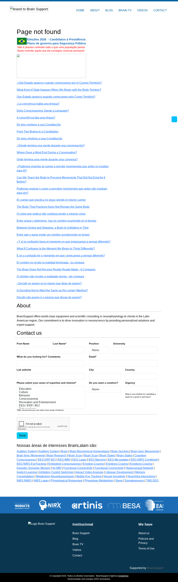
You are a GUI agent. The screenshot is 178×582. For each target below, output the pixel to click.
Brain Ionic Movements (145, 451)
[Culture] (51, 392)
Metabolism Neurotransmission (55, 476)
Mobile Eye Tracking (89, 476)
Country (130, 369)
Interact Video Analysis (89, 472)
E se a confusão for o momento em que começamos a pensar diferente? (61, 255)
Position (94, 343)
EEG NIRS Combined (144, 459)
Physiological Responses (66, 480)
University (119, 343)
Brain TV (77, 544)
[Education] (51, 389)
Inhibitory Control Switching (56, 472)
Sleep (119, 480)
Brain (64, 451)
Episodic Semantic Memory (33, 468)
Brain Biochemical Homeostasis (89, 451)
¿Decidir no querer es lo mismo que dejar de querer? (49, 283)
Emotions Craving (117, 463)
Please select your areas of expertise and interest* (46, 382)
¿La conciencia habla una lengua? (38, 103)
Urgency (130, 382)
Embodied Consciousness (64, 463)
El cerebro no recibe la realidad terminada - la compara (50, 262)
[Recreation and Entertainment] (51, 402)
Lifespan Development (119, 472)
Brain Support (81, 533)
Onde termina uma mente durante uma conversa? (47, 159)
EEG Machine (97, 459)
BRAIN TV (125, 10)
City (91, 369)
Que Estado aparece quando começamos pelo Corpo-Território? (56, 96)
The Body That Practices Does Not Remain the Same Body (53, 206)
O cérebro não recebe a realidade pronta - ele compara (50, 276)
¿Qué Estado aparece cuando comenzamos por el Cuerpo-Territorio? (59, 82)
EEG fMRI (64, 459)
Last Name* (59, 343)
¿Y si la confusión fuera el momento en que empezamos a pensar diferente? (63, 241)
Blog (75, 538)
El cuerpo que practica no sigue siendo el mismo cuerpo (51, 199)
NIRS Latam (41, 480)
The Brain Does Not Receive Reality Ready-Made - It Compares (56, 269)
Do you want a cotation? (103, 382)
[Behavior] (51, 395)
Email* (92, 356)
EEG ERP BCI (47, 459)
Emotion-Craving (93, 463)
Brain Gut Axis (120, 451)
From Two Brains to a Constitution (37, 131)
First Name (23, 343)
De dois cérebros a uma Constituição (39, 138)
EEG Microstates (118, 459)
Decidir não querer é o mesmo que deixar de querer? (49, 297)
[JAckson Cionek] (51, 65)
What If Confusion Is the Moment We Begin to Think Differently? (56, 248)
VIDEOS (142, 10)
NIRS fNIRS (24, 480)
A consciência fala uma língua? (36, 117)
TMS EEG (152, 480)
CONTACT (160, 10)
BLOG (109, 10)
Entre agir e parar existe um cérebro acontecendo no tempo (53, 234)
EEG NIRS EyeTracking (31, 463)
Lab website (24, 369)
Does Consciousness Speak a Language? (43, 110)
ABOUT (95, 10)
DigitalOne (123, 576)
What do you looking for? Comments (38, 356)
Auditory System (27, 451)
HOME (80, 10)
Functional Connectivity (77, 468)
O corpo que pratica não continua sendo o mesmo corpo (51, 213)
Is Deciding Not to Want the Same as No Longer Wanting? (52, 290)
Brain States (107, 455)
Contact (77, 555)
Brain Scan (75, 455)
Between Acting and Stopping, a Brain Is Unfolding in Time (53, 227)
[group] (35, 505)
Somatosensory (135, 480)
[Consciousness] (51, 399)
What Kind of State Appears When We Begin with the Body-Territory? (59, 89)
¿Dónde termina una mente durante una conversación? (51, 145)
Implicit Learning (27, 472)
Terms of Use (146, 548)
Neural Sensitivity (114, 476)
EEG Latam (79, 459)
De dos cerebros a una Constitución (39, 124)
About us (143, 533)
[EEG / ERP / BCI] (51, 405)
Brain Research (56, 455)
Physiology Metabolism (98, 480)
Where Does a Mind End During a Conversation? (47, 152)
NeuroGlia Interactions (141, 476)
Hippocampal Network (139, 468)
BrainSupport (155, 568)
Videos (76, 549)
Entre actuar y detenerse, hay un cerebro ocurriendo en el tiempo (56, 220)
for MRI (56, 468)
